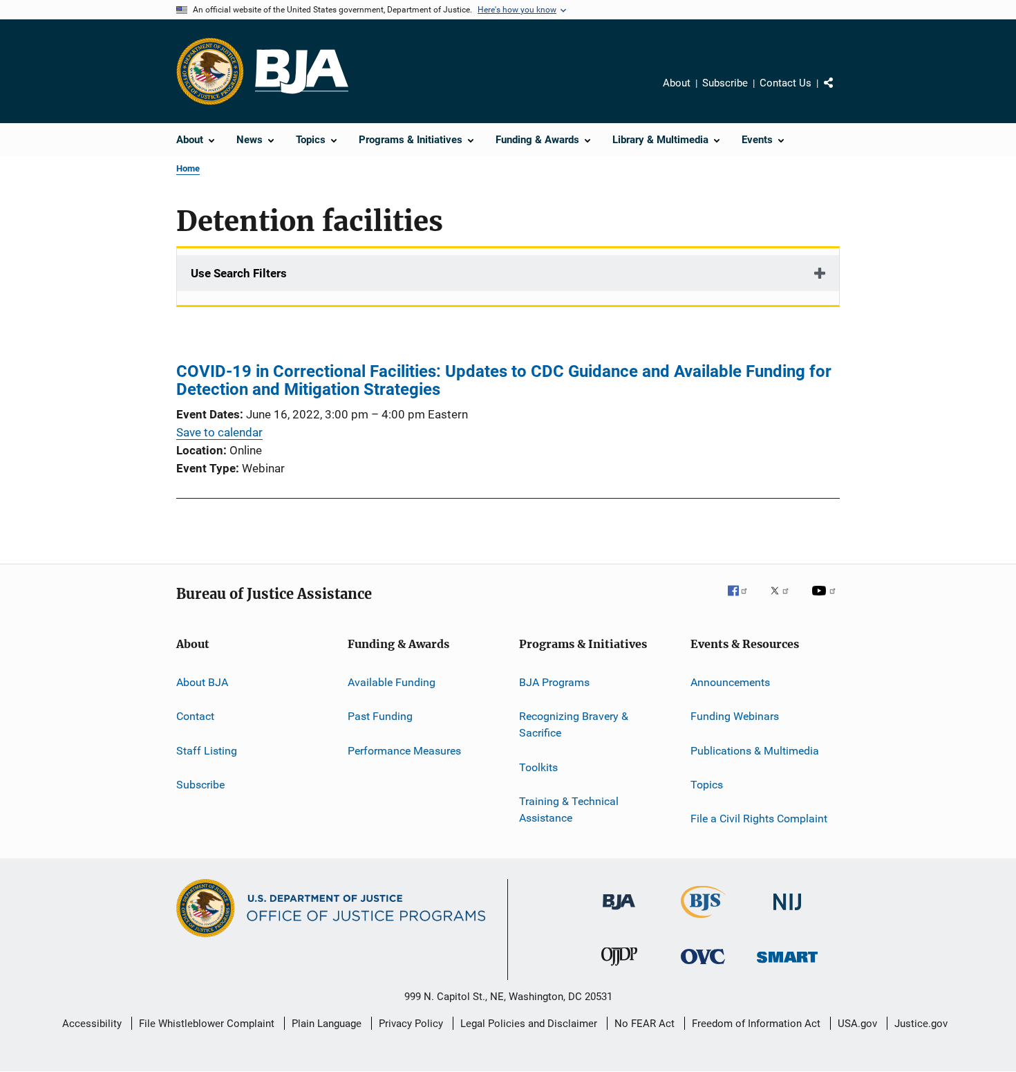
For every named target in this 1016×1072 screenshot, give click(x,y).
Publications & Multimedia (754, 750)
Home (188, 168)
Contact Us (785, 83)
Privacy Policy (411, 1023)
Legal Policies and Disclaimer (528, 1023)
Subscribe (725, 83)
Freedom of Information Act (756, 1023)
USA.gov (857, 1023)
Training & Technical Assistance (569, 809)
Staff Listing (206, 750)
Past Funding (380, 716)
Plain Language (326, 1023)
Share (839, 92)
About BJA (202, 682)
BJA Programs (554, 682)
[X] (784, 600)
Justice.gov (921, 1023)
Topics (706, 784)
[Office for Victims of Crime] (703, 967)
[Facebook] (743, 600)
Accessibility (92, 1023)
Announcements (730, 682)
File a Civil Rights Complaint (758, 818)
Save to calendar (219, 432)
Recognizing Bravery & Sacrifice (573, 724)
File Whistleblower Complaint (206, 1023)
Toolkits (538, 766)
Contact (195, 716)
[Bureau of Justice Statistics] (703, 920)
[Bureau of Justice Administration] (619, 912)
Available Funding (391, 682)
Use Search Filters (239, 273)
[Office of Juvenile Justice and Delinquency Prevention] (619, 968)
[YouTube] (826, 600)
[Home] (301, 71)
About (676, 83)
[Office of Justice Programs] (210, 71)
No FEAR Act (644, 1023)
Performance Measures (404, 750)
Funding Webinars (734, 716)
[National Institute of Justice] (787, 912)
